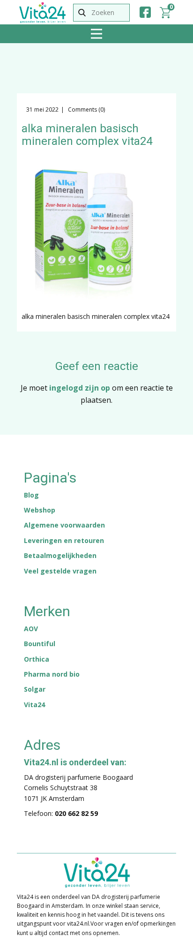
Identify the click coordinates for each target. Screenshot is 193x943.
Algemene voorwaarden (64, 525)
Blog (31, 494)
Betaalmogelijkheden (60, 555)
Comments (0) (86, 109)
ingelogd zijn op (79, 388)
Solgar (34, 689)
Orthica (36, 659)
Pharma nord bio (52, 674)
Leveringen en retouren (64, 540)
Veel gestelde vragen (60, 570)
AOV (31, 628)
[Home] (42, 12)
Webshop (39, 509)
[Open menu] (96, 33)
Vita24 (34, 704)
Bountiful (39, 643)
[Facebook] (145, 12)
